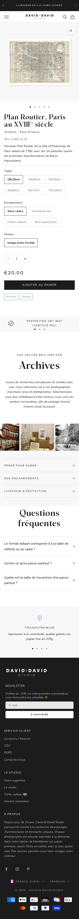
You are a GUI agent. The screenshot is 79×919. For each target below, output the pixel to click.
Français (57, 881)
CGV (7, 746)
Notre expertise (14, 780)
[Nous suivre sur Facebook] (6, 869)
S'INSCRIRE (39, 714)
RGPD (8, 753)
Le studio (10, 787)
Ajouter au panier (39, 285)
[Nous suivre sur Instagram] (17, 869)
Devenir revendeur (16, 801)
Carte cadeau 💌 (15, 794)
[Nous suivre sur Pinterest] (28, 869)
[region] (39, 323)
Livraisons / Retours (17, 739)
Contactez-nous (14, 760)
